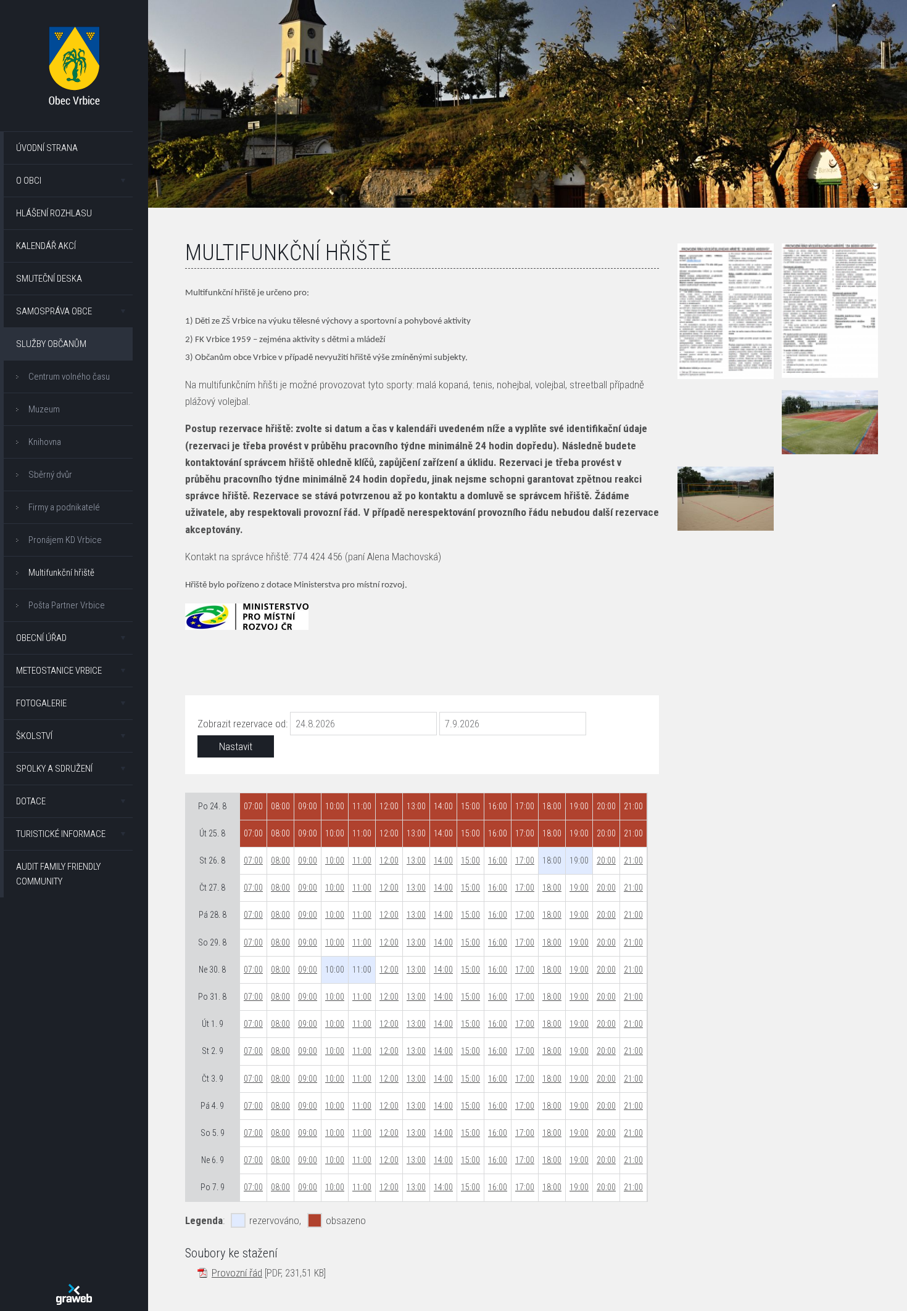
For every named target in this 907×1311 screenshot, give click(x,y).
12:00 (389, 860)
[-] (830, 422)
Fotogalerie (41, 703)
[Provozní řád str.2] (830, 310)
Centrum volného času (69, 376)
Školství (34, 735)
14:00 (443, 860)
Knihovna (44, 441)
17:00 (524, 860)
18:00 (551, 887)
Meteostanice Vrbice (59, 670)
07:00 (253, 860)
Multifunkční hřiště (61, 572)
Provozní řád (237, 1273)
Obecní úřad (41, 637)
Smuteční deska (49, 278)
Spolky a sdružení (54, 768)
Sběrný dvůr (50, 474)
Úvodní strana (47, 147)
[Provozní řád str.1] (725, 311)
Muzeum (44, 409)
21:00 (633, 860)
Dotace (31, 801)
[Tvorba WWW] (74, 1294)
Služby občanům (51, 343)
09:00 (307, 860)
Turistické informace (61, 833)
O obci (28, 180)
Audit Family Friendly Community (58, 874)
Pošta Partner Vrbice (66, 605)
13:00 (416, 860)
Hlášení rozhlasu (54, 213)
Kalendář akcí (46, 245)
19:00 (579, 887)
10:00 (334, 860)
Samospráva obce (54, 311)
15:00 (470, 860)
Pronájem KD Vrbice (65, 539)
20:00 (606, 860)
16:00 (497, 860)
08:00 (280, 860)
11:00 (361, 860)
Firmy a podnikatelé (64, 507)
